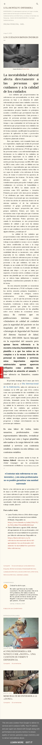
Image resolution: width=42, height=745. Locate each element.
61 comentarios (16, 663)
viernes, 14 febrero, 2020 (17, 603)
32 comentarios (16, 702)
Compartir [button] (6, 566)
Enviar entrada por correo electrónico (23, 566)
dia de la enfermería (24, 572)
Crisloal (12, 586)
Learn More (16, 742)
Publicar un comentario (12, 608)
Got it (29, 742)
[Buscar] (37, 3)
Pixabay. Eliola (25, 69)
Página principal (11, 24)
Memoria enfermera (9, 575)
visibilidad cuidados (22, 575)
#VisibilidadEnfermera (29, 569)
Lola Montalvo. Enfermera (18, 8)
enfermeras (34, 572)
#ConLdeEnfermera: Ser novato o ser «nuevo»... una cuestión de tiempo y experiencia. (19, 655)
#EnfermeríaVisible (16, 569)
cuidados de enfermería (10, 572)
